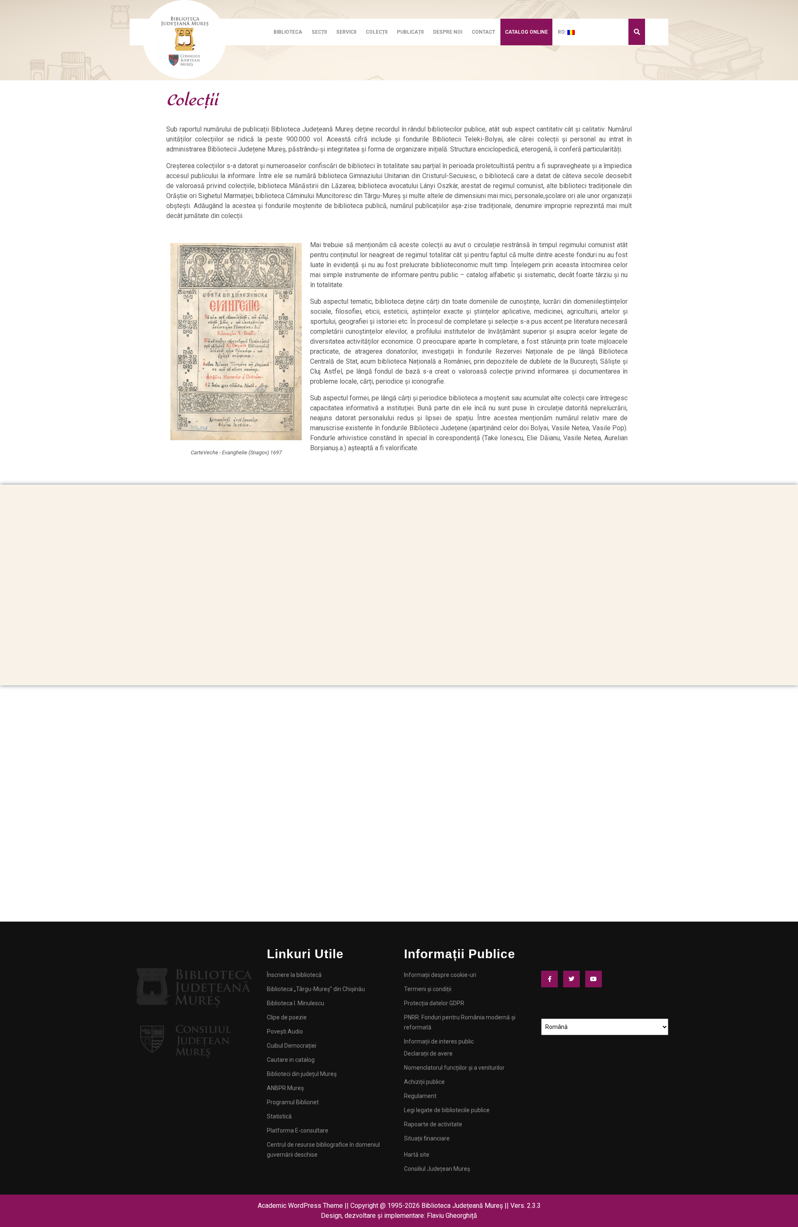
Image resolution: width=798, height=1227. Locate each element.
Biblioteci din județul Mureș (302, 1074)
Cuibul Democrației (291, 1045)
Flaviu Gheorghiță (452, 1216)
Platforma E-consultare (297, 1130)
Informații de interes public (439, 1041)
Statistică (279, 1116)
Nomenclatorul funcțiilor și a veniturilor (454, 1067)
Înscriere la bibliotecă (294, 975)
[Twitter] (573, 979)
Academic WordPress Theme (300, 1206)
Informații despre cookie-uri (440, 975)
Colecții (376, 32)
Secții (319, 32)
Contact (483, 32)
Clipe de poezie (287, 1017)
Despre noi (447, 32)
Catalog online (526, 32)
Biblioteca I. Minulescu (295, 1003)
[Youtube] (595, 979)
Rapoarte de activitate (433, 1124)
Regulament (420, 1096)
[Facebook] (551, 979)
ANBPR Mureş (285, 1088)
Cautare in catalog (291, 1059)
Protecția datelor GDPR (434, 1003)
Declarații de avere (428, 1053)
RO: (562, 32)
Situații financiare (427, 1138)
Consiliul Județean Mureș (437, 1168)
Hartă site (416, 1154)
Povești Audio (285, 1031)
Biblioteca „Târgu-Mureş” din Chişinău (316, 989)
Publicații (410, 32)
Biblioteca (287, 32)
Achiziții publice (424, 1081)
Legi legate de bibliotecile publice (447, 1110)
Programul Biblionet (293, 1102)
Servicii (346, 32)
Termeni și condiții (427, 989)
